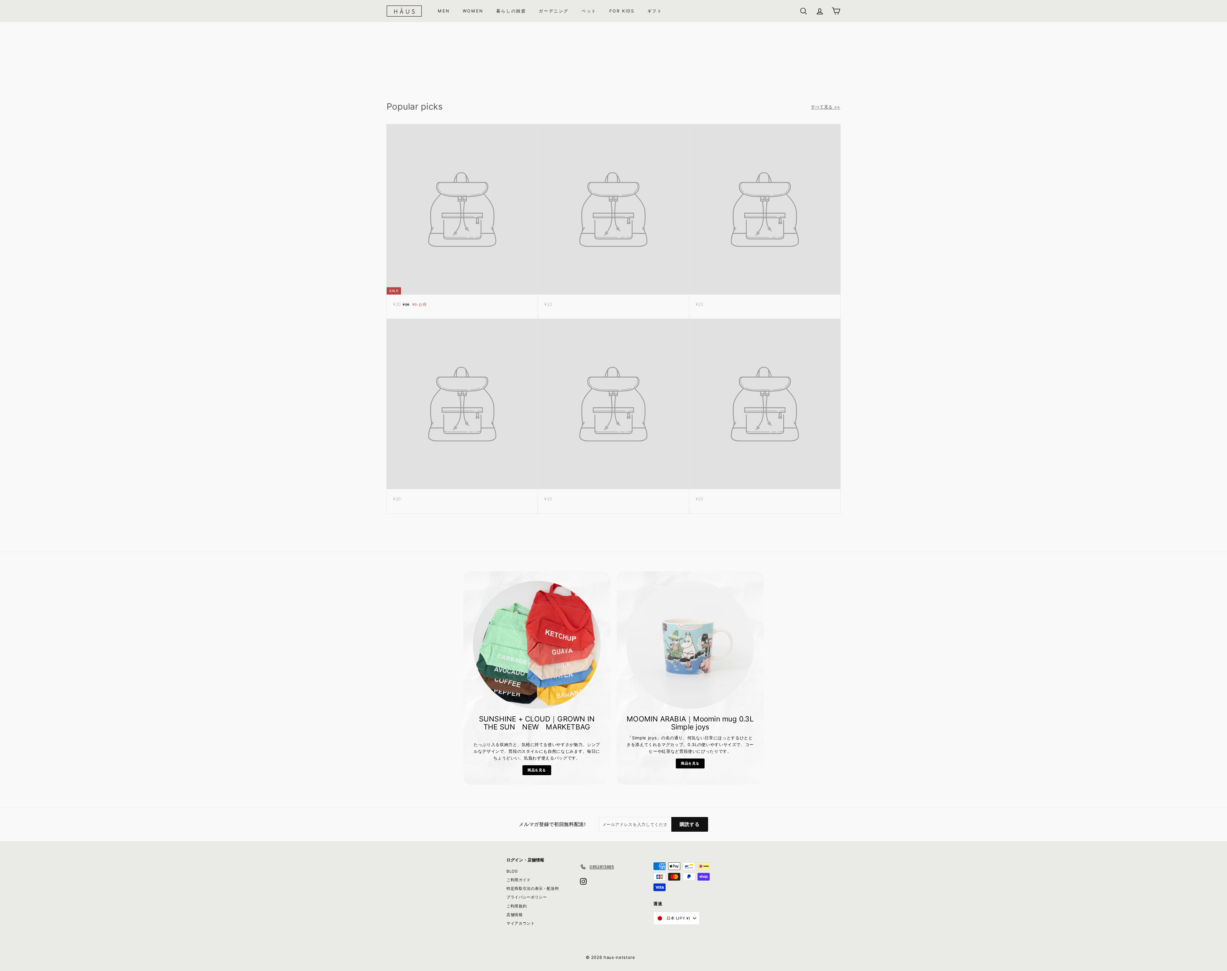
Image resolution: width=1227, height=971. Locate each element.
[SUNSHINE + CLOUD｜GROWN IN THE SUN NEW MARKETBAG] (537, 645)
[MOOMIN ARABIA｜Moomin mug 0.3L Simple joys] (690, 645)
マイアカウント (520, 923)
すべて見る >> (825, 106)
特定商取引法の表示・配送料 (532, 888)
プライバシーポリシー (526, 897)
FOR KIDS (622, 10)
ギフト (654, 10)
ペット (589, 10)
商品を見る (537, 770)
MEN (444, 10)
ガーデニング (554, 10)
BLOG (512, 871)
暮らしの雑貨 (511, 10)
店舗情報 (514, 914)
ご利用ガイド (518, 879)
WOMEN (473, 10)
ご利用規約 (516, 906)
